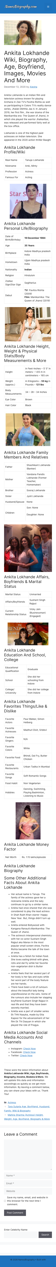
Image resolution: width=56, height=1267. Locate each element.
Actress (12, 1102)
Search (45, 1234)
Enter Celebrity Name (15, 1229)
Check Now (29, 1048)
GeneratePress (28, 1262)
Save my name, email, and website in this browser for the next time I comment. (27, 1201)
